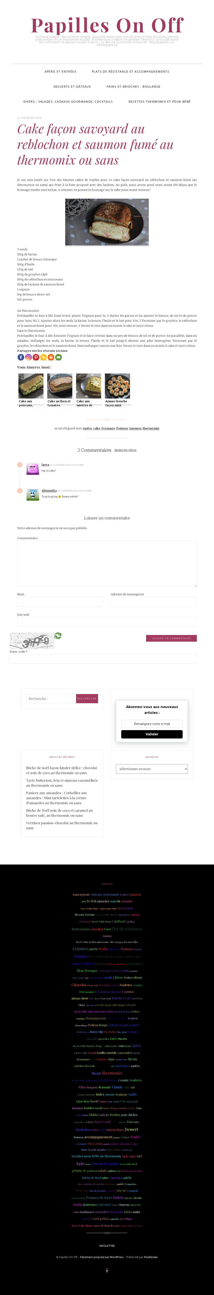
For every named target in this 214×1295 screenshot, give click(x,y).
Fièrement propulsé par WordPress (102, 1257)
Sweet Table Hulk (103, 998)
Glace (81, 1005)
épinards (135, 894)
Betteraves (83, 1032)
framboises (83, 1130)
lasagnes (77, 1108)
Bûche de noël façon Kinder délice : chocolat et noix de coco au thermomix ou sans (61, 770)
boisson (78, 1137)
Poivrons (97, 1164)
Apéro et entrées (60, 71)
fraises (124, 894)
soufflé (120, 1184)
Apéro (87, 428)
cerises (135, 1011)
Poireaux (133, 1122)
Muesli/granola (97, 1190)
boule (110, 1101)
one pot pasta (97, 977)
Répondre (95, 464)
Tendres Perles (126, 1225)
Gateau (103, 1114)
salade (102, 1171)
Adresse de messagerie (127, 594)
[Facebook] (21, 357)
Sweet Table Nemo (101, 921)
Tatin (139, 1108)
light (80, 1163)
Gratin (77, 1204)
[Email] (58, 357)
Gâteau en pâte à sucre (124, 1025)
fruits (103, 948)
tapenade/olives (117, 1018)
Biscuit (96, 1073)
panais (106, 1143)
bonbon (133, 1018)
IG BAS (91, 901)
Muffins (115, 1115)
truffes (95, 1129)
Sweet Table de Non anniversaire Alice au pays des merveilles (107, 942)
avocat (138, 1225)
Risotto (122, 1038)
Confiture (128, 991)
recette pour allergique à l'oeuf (115, 1005)
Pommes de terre (99, 1197)
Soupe (103, 1025)
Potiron (93, 1025)
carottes (97, 929)
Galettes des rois (84, 1066)
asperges (124, 914)
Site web (23, 615)
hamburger (87, 1212)
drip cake (128, 1198)
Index (100, 1094)
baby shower (111, 914)
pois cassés (90, 1005)
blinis (115, 1122)
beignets (92, 1087)
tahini (76, 1212)
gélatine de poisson (84, 1171)
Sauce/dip (96, 1032)
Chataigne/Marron (110, 970)
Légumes (81, 948)
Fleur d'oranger (87, 971)
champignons (95, 1018)
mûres (120, 1171)
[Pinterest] (36, 357)
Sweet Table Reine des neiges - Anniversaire (114, 956)
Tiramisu (104, 985)
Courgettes (100, 1218)
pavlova (116, 1137)
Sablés (128, 1212)
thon (120, 908)
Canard (111, 1190)
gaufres (135, 1066)
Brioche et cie (121, 998)
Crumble (123, 1080)
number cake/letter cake (124, 1143)
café (132, 1087)
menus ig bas (122, 1011)
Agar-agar (129, 1156)
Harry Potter (114, 1149)
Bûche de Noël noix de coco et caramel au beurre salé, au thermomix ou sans (59, 813)
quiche (127, 1178)
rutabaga (80, 1018)
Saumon (135, 428)
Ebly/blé (121, 1190)
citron (137, 977)
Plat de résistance (127, 928)
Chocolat (78, 984)
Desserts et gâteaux (72, 86)
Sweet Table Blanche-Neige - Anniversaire (95, 1046)
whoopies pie (127, 1150)
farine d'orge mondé (115, 1108)
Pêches (128, 977)
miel (139, 1156)
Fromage (108, 428)
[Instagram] (28, 357)
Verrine (132, 1032)
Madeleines (90, 1204)
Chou (103, 1129)
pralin (100, 914)
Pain (123, 1101)
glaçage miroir (79, 998)
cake (96, 428)
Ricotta (132, 1059)
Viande (117, 1087)
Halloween (124, 1046)
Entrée (118, 1197)
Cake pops (78, 977)
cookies (138, 985)
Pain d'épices (122, 1066)
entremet (104, 1204)
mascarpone (81, 894)
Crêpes (125, 1137)
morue (131, 1108)
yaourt (86, 1219)
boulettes (126, 985)
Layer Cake (81, 1052)
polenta (115, 985)
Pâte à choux (95, 1143)
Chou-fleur (82, 1101)
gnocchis (92, 1038)
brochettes (110, 1032)
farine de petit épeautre (93, 1149)
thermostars (83, 1059)
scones (115, 1204)
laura (45, 465)
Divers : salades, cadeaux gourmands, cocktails (68, 101)
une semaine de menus (91, 1184)
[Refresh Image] (58, 635)
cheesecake (116, 1212)
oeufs (108, 977)
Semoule (105, 1087)
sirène (122, 1122)
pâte (87, 978)
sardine (130, 921)
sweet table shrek (128, 1164)
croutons (133, 971)
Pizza (128, 1219)
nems (116, 1101)
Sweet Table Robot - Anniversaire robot (99, 908)
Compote (133, 1190)
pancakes (80, 1122)
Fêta (126, 970)
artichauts (85, 921)
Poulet (135, 1137)
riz (118, 901)
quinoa (112, 1171)
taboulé (137, 1197)
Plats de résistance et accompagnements (130, 71)
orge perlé (132, 1101)
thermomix (151, 428)
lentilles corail (93, 1108)
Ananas (107, 936)
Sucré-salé (103, 1122)
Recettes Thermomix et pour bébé (160, 101)
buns (91, 998)
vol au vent (92, 985)
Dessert (131, 1129)
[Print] (51, 357)
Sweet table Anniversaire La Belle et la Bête (94, 1080)
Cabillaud (118, 921)
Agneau (134, 914)
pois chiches (129, 1115)
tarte (113, 1038)
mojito (136, 1212)
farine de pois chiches (117, 964)
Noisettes (82, 1190)
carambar (126, 901)
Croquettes (130, 1184)
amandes (101, 1211)
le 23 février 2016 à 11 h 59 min (67, 465)
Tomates (80, 956)
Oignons (124, 1204)
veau (113, 901)
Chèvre (118, 977)
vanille (132, 1094)
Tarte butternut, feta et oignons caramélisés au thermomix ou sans (62, 783)
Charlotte (102, 1059)
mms (87, 1164)
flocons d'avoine (85, 914)
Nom (20, 594)
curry (90, 1122)
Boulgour (121, 1094)
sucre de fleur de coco (107, 1225)
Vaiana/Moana (81, 1025)
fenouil (92, 1052)
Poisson (122, 428)
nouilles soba (121, 1059)
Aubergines (134, 964)
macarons (110, 1184)
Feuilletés (136, 1080)
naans (93, 1059)
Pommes (127, 949)
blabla (93, 1115)
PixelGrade (150, 1257)
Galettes (77, 964)
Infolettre (107, 1246)
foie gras (121, 1032)
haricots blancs (115, 1129)
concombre (125, 1052)
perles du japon (78, 1198)
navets (137, 1052)
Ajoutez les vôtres (125, 450)
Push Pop (137, 949)
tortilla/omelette (107, 1052)
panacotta (135, 1204)
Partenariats (81, 929)
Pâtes (83, 1087)
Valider (152, 734)
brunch (129, 908)
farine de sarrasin (133, 1171)
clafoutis (110, 1094)
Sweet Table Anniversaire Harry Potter (94, 1011)
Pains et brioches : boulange (133, 86)
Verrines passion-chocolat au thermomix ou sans (61, 825)
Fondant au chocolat (108, 991)
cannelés (114, 1219)
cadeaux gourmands (105, 894)
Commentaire (27, 538)
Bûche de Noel (91, 1177)
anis (84, 901)
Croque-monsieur (86, 1094)
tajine (105, 1177)
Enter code (19, 652)
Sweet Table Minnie (82, 1225)
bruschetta (137, 998)
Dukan (85, 1115)
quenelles (103, 1038)
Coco (107, 929)
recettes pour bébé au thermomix (96, 1156)
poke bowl (114, 949)
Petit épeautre (86, 991)
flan (122, 1219)
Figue (111, 1059)
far (112, 1066)
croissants (81, 1143)
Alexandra (49, 490)
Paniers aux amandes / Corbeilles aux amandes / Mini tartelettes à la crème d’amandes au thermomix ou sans (56, 797)
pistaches (103, 901)
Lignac (103, 1101)
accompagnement (98, 1137)
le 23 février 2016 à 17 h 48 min (74, 491)
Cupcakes (115, 1177)
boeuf (94, 1101)
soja (78, 1115)
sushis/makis (103, 1066)
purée (93, 949)
